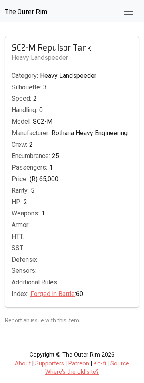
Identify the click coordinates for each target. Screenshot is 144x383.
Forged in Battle (52, 294)
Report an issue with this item (42, 320)
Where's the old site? (72, 372)
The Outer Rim (26, 11)
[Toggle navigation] (128, 11)
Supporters (49, 363)
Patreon (78, 363)
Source (119, 363)
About (23, 363)
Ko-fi (100, 363)
